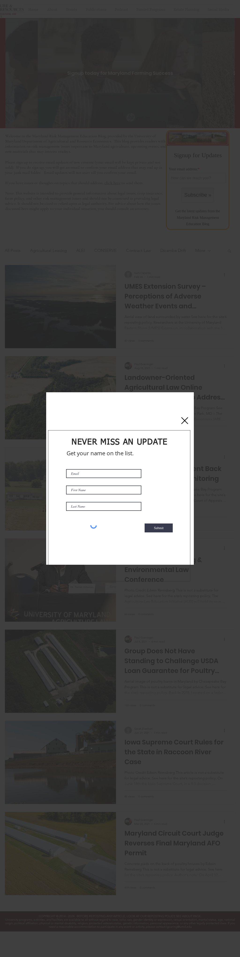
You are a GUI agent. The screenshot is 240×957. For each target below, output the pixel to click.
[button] (184, 420)
